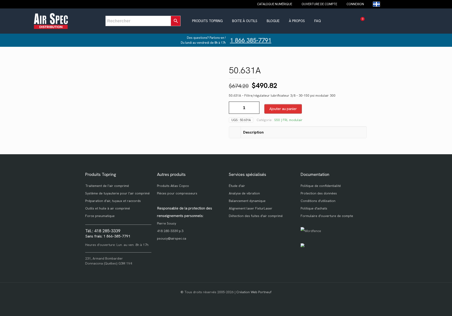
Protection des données (319, 193)
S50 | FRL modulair (288, 120)
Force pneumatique (100, 216)
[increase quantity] (254, 108)
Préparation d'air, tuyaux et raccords (113, 201)
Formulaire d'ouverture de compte (327, 216)
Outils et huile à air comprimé (107, 208)
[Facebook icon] (226, 299)
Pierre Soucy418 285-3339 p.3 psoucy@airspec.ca (171, 231)
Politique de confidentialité (321, 186)
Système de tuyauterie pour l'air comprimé (117, 193)
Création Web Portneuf (253, 292)
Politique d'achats (314, 208)
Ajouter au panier (283, 108)
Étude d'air (237, 186)
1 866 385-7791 (250, 40)
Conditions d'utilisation (318, 201)
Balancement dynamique (247, 201)
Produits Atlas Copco (173, 186)
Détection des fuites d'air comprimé (256, 216)
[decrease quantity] (234, 108)
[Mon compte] (371, 21)
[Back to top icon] (429, 306)
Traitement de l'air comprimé (107, 186)
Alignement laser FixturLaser (250, 208)
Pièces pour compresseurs (177, 193)
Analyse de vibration (244, 193)
